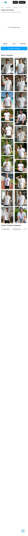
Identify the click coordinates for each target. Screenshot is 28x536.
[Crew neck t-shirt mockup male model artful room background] (7, 198)
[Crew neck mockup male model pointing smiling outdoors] (7, 130)
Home (2, 7)
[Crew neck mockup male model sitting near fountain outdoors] (21, 117)
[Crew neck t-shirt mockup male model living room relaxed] (21, 100)
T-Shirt (21, 7)
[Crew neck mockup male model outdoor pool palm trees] (7, 115)
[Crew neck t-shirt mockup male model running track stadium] (7, 181)
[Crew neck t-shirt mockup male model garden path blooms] (21, 151)
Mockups (8, 7)
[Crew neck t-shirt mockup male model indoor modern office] (21, 198)
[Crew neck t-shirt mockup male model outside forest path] (21, 181)
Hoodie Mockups (16, 229)
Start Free (22, 2)
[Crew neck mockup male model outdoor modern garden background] (21, 166)
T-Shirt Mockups (5, 229)
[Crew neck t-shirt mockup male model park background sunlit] (7, 147)
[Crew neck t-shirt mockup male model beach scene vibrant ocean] (7, 100)
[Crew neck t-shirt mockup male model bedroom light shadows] (7, 66)
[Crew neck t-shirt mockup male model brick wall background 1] (7, 83)
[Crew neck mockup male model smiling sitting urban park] (21, 215)
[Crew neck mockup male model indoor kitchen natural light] (7, 215)
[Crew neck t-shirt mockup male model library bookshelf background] (21, 66)
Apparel (15, 7)
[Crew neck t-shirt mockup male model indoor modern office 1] (21, 83)
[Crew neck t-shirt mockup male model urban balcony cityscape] (21, 134)
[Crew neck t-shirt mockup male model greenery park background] (7, 164)
